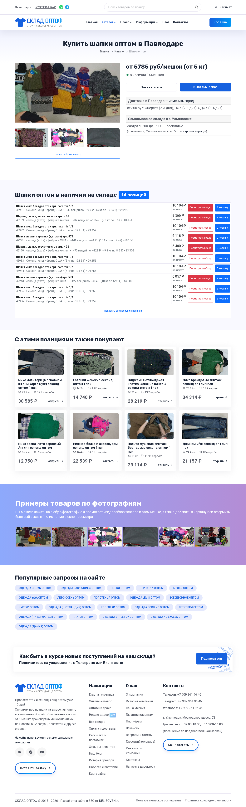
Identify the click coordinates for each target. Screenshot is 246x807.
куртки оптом (29, 607)
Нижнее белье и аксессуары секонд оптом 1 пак (95, 446)
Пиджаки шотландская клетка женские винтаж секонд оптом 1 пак (147, 384)
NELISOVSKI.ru (109, 801)
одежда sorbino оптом (152, 607)
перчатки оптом (152, 588)
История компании (139, 701)
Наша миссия (135, 708)
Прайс (124, 22)
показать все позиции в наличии (123, 310)
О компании (134, 694)
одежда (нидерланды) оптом (41, 616)
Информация (145, 22)
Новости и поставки (103, 767)
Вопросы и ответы (139, 735)
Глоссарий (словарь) (140, 741)
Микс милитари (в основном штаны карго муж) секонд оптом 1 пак (40, 384)
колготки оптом (113, 607)
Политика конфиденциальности (208, 800)
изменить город (181, 101)
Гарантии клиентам (139, 715)
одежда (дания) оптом (36, 626)
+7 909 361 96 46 (189, 694)
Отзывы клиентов (102, 747)
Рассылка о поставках (97, 737)
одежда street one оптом (122, 616)
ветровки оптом (191, 607)
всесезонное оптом (184, 597)
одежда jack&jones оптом (81, 588)
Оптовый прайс (100, 708)
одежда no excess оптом (169, 616)
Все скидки (97, 722)
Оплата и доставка (102, 728)
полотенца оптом (107, 597)
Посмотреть (200, 207)
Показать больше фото (67, 154)
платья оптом (83, 616)
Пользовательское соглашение (158, 800)
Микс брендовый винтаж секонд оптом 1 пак (202, 382)
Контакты (180, 22)
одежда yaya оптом (33, 597)
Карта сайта (97, 773)
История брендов (101, 760)
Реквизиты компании (134, 750)
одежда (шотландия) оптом (70, 607)
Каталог (107, 22)
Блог (165, 22)
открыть (54, 401)
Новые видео (99, 715)
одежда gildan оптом (35, 588)
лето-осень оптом (70, 597)
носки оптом (120, 588)
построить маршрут (193, 131)
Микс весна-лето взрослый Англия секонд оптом (39, 446)
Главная (92, 22)
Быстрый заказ (205, 87)
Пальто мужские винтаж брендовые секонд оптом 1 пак (149, 447)
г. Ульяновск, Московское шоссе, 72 (189, 717)
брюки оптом (183, 588)
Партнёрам (134, 721)
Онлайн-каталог (100, 701)
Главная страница (101, 694)
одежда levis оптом (145, 597)
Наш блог (96, 753)
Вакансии (132, 728)
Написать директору (140, 766)
